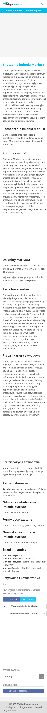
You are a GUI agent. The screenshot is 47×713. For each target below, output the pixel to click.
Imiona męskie (33, 10)
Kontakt (39, 707)
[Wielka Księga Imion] (12, 4)
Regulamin (26, 707)
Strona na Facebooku (18, 691)
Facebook (13, 599)
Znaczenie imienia (24, 606)
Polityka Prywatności (10, 709)
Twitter (31, 599)
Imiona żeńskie (14, 10)
